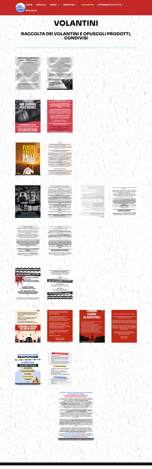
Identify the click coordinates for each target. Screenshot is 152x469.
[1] (28, 131)
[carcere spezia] (28, 217)
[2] (60, 131)
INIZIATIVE (69, 5)
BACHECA (31, 10)
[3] (28, 89)
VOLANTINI (87, 5)
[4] (60, 89)
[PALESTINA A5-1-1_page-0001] (92, 341)
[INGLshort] (28, 256)
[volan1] (28, 299)
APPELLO (41, 5)
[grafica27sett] (28, 384)
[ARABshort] (92, 217)
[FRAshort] (124, 217)
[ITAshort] (60, 256)
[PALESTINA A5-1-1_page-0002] (124, 341)
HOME (29, 5)
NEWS (53, 5)
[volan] (60, 299)
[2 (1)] (60, 384)
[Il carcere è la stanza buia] (60, 217)
